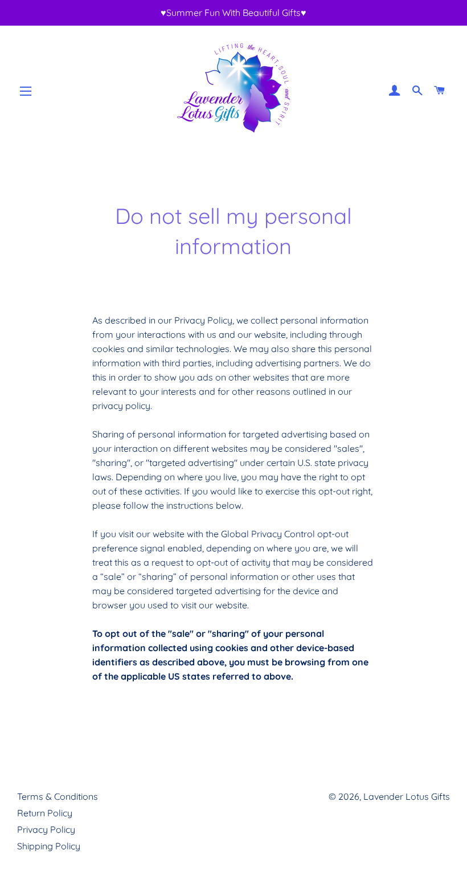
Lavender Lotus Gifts (406, 796)
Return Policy (44, 813)
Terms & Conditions (57, 796)
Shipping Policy (48, 846)
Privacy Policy (46, 829)
